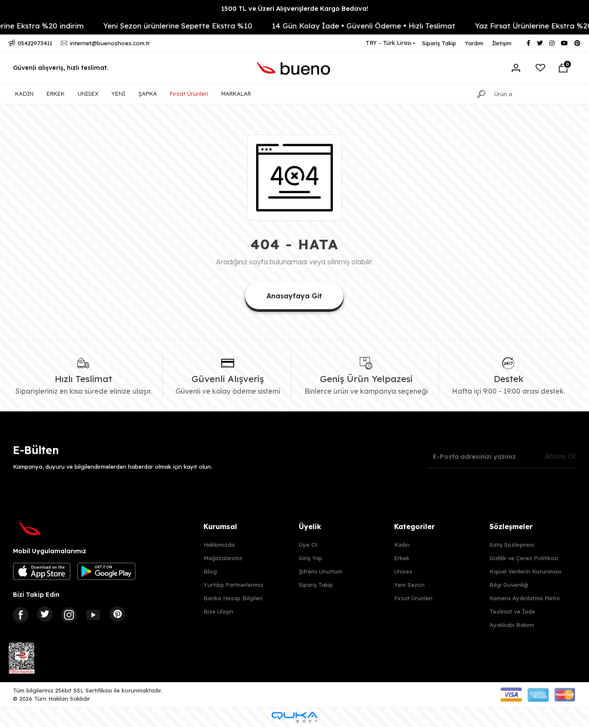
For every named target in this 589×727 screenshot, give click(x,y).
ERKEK (56, 93)
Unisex (403, 571)
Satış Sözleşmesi (511, 544)
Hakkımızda (219, 544)
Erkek (401, 558)
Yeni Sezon (409, 584)
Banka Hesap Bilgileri (233, 598)
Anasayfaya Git (294, 295)
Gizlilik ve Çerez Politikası (523, 558)
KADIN (24, 93)
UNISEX (88, 93)
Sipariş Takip (439, 43)
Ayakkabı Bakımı (511, 624)
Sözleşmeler (511, 526)
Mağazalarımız (223, 558)
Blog (210, 571)
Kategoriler (414, 526)
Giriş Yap (311, 558)
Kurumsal (220, 526)
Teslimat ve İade (512, 611)
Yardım (474, 43)
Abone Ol (560, 456)
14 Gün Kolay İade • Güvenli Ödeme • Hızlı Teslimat (354, 25)
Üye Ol (308, 544)
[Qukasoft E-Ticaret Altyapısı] (294, 717)
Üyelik (310, 526)
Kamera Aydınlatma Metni (524, 598)
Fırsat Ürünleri (189, 93)
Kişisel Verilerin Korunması (525, 571)
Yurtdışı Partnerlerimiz (233, 584)
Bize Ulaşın (218, 611)
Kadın (402, 544)
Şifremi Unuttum (320, 571)
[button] (563, 68)
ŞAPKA (147, 93)
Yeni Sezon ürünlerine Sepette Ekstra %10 (168, 25)
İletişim (501, 43)
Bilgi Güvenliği (508, 584)
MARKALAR (236, 93)
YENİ (118, 93)
